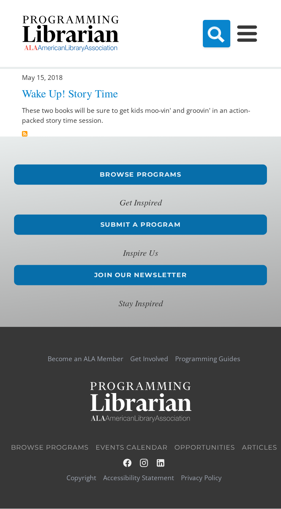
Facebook (127, 463)
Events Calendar (132, 447)
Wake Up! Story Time (70, 93)
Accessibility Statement (138, 478)
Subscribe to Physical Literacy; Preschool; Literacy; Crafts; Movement (24, 134)
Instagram (144, 463)
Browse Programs (141, 174)
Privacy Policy (201, 478)
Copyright (81, 478)
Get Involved (149, 359)
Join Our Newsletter (140, 275)
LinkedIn (161, 463)
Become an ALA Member (85, 359)
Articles (259, 447)
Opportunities (204, 447)
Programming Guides (207, 359)
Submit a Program (140, 224)
